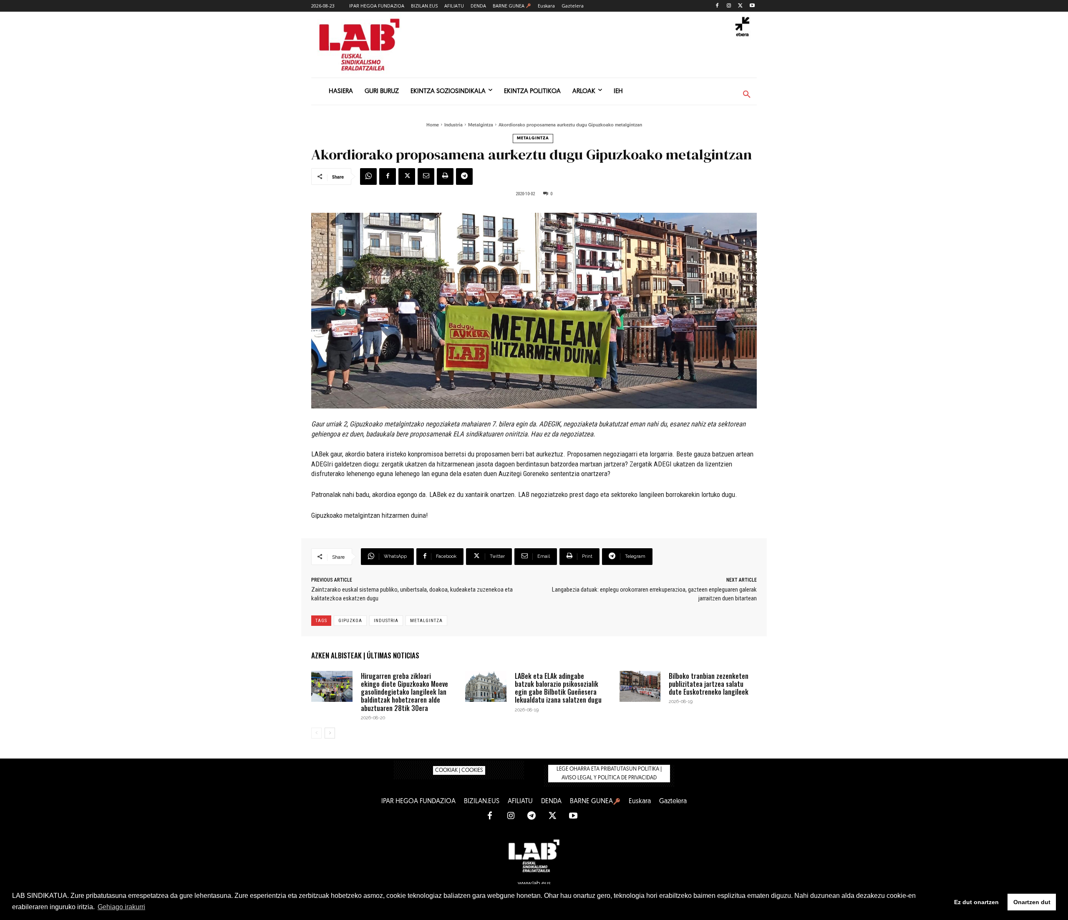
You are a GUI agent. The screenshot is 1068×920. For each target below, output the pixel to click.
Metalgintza (480, 125)
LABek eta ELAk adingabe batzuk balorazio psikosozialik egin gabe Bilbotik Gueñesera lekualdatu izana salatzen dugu (558, 688)
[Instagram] (729, 6)
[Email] (426, 176)
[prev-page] (316, 733)
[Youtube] (752, 6)
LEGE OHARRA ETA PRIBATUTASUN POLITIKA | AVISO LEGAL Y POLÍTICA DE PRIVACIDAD (609, 773)
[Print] (445, 176)
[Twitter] (740, 6)
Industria (453, 125)
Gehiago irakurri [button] (121, 906)
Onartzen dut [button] (1031, 902)
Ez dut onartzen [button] (976, 902)
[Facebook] (717, 6)
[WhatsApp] (368, 176)
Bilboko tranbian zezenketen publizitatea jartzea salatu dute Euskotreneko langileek (708, 684)
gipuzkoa (350, 620)
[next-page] (330, 733)
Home (432, 125)
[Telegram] (464, 176)
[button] (747, 95)
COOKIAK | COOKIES (459, 770)
